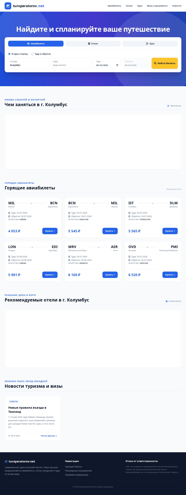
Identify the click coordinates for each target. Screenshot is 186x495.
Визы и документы (157, 5)
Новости (176, 5)
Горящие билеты (73, 466)
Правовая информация (76, 474)
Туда (98, 61)
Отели (129, 5)
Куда (55, 61)
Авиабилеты (114, 5)
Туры (139, 5)
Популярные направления (78, 470)
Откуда (13, 61)
